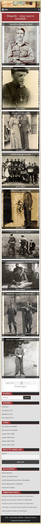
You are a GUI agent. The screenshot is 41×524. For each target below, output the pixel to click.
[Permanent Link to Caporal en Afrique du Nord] (20, 44)
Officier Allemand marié (20, 191)
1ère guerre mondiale (9, 426)
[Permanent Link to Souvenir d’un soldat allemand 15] (20, 275)
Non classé (5, 418)
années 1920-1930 (8, 441)
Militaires (5, 414)
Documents (6, 410)
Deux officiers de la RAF (20, 232)
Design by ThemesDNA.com (20, 520)
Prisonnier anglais (8, 487)
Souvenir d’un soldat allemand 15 (20, 262)
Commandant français (20, 68)
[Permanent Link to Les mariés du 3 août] (20, 131)
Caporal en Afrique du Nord (20, 24)
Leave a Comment (20, 64)
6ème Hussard (7, 473)
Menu (6, 9)
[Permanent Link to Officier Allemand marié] (20, 209)
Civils (4, 407)
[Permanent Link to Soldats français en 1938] (20, 170)
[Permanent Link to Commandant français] (20, 88)
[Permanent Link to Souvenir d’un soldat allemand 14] (20, 314)
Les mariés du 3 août (20, 113)
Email (4, 453)
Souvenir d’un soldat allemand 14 (20, 293)
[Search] (39, 10)
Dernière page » (20, 386)
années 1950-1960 (8, 445)
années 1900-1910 (8, 437)
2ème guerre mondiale (10, 430)
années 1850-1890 (8, 434)
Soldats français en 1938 (21, 154)
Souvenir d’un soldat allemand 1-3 (20, 339)
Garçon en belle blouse (10, 476)
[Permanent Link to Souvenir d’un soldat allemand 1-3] (20, 358)
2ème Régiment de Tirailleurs (12, 484)
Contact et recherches (25, 496)
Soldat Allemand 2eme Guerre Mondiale (16, 480)
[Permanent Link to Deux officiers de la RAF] (20, 244)
